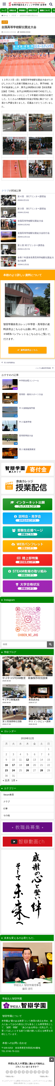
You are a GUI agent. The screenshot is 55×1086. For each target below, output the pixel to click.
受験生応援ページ (30, 532)
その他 (6, 815)
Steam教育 (8, 795)
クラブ (4, 22)
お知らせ (12, 10)
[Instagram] (27, 621)
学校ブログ (33, 10)
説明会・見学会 (29, 518)
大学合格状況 (29, 586)
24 (13, 770)
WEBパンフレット (30, 546)
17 (13, 765)
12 (27, 759)
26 (27, 770)
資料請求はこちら (29, 350)
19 (27, 765)
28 (41, 770)
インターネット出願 (30, 504)
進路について (45, 10)
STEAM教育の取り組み (30, 573)
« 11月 (6, 780)
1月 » (14, 780)
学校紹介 (22, 10)
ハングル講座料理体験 (43, 368)
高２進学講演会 (9, 362)
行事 (5, 808)
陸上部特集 (28, 560)
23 (6, 770)
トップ (3, 10)
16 (6, 765)
